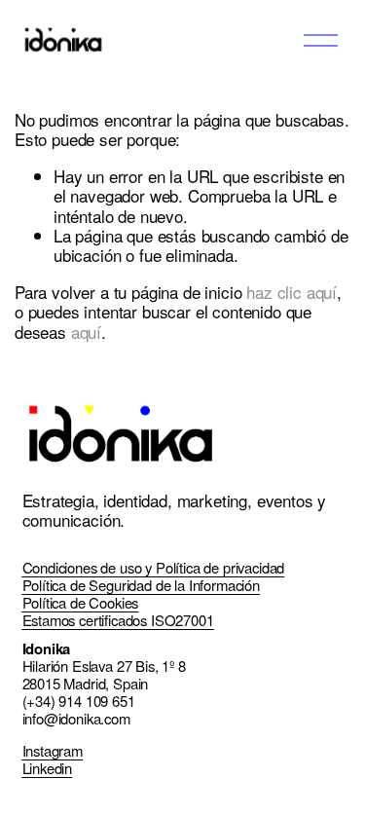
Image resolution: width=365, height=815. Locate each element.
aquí (86, 331)
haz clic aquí (291, 291)
